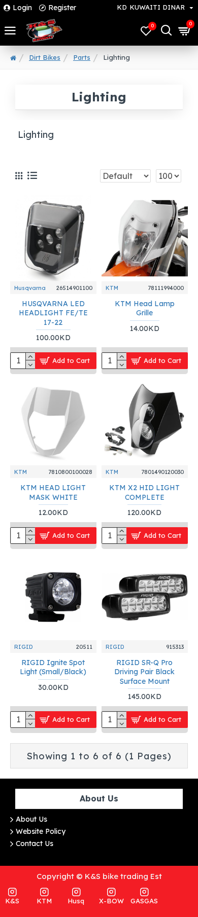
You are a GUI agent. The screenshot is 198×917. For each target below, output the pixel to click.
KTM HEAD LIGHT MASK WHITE (53, 492)
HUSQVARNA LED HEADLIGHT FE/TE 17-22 (53, 312)
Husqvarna (30, 287)
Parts (81, 57)
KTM (112, 287)
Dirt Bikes (44, 57)
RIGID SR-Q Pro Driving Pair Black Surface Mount (144, 671)
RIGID (23, 646)
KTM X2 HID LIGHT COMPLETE (144, 492)
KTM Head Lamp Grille (145, 308)
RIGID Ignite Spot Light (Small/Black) (53, 667)
